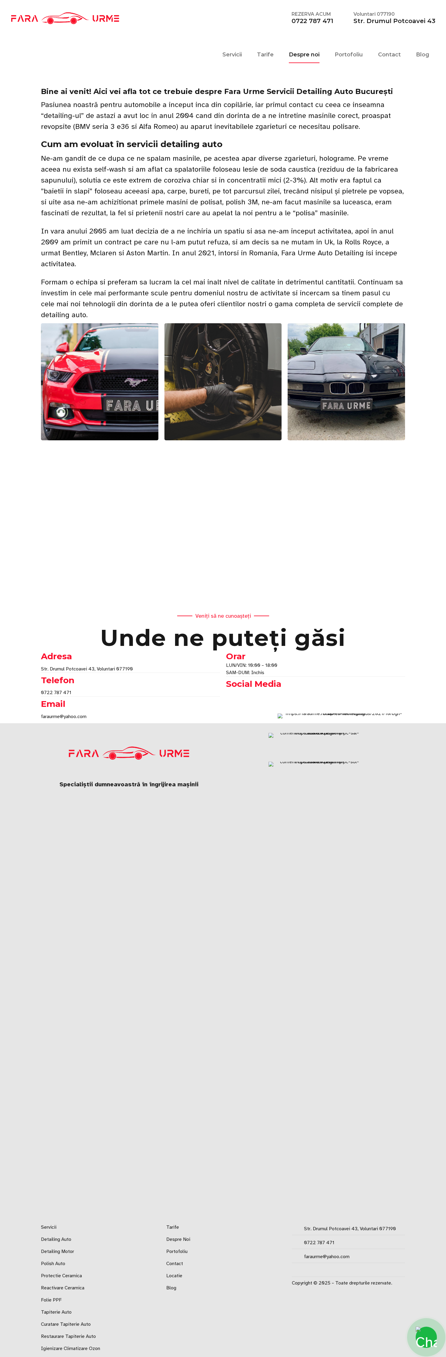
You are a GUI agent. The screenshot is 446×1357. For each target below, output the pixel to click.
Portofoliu (349, 54)
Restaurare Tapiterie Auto (68, 1336)
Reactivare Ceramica (62, 1288)
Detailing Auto (56, 1239)
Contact (389, 54)
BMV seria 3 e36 (102, 126)
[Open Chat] (426, 1337)
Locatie (174, 1276)
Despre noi (304, 54)
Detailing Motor (57, 1251)
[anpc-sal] (317, 745)
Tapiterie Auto (56, 1312)
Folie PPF (51, 1300)
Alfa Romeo (157, 126)
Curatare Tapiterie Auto (66, 1324)
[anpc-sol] (317, 989)
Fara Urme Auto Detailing (322, 252)
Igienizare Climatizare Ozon (70, 1348)
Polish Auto (53, 1264)
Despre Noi (178, 1239)
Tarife (265, 54)
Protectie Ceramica (61, 1276)
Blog (422, 54)
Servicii (232, 54)
